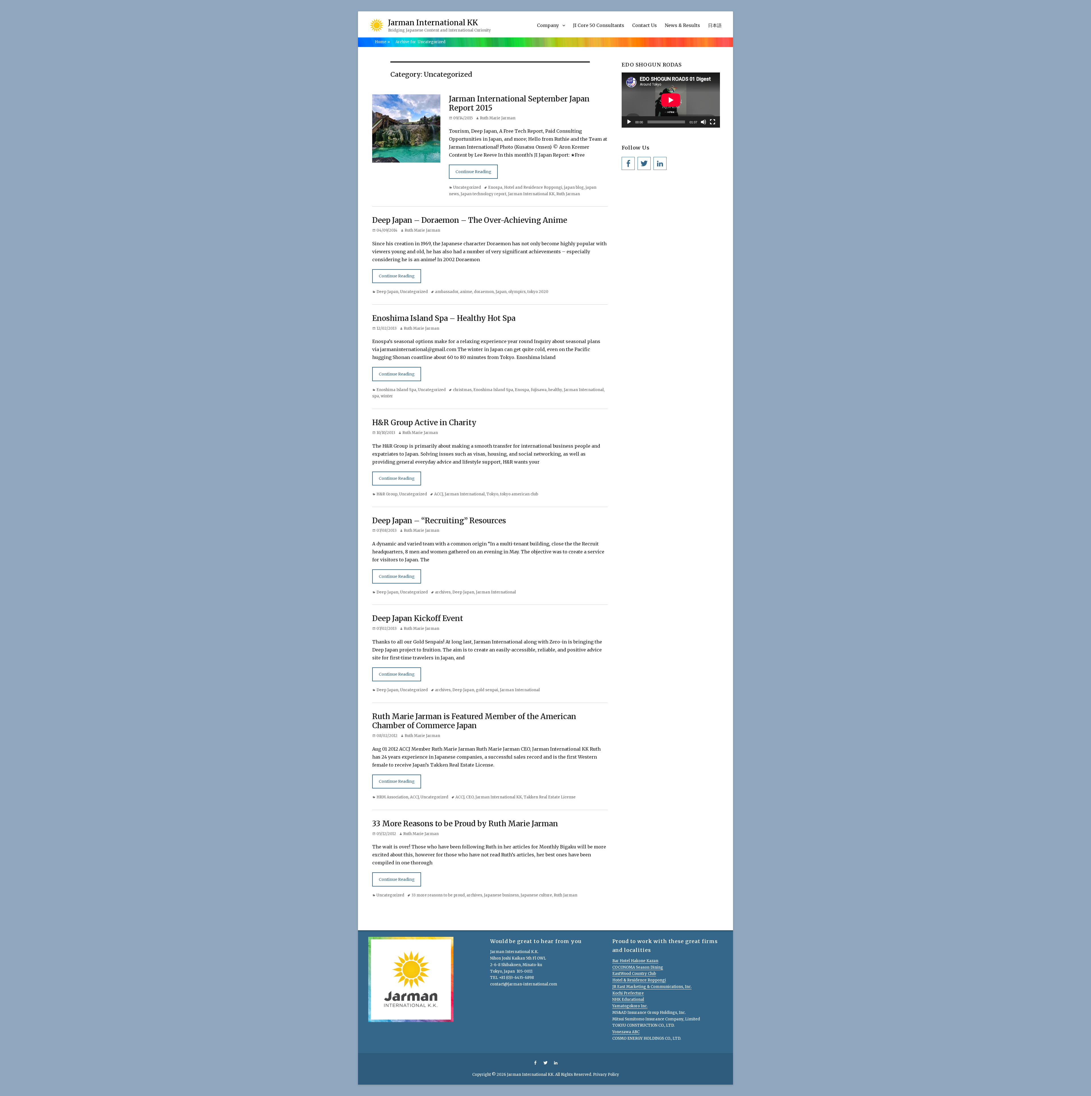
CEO (470, 797)
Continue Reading (473, 171)
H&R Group (386, 494)
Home (382, 42)
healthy (555, 389)
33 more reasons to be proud (438, 895)
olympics (517, 291)
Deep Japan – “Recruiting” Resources (439, 520)
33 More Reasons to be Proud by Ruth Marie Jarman (465, 823)
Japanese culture (536, 895)
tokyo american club (519, 494)
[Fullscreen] (712, 122)
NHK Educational (628, 999)
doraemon (484, 291)
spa (375, 396)
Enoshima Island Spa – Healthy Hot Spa (443, 318)
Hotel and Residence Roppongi (533, 187)
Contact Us (644, 25)
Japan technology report (483, 194)
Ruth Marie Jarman (497, 118)
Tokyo (492, 494)
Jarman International (584, 389)
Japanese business (501, 895)
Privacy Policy (606, 1074)
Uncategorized (467, 187)
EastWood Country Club (634, 973)
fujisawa (539, 389)
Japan (501, 291)
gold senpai (487, 690)
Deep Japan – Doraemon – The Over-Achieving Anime (469, 220)
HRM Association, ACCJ (397, 797)
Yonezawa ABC (626, 1031)
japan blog (574, 187)
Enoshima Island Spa (396, 389)
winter (387, 396)
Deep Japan (387, 291)
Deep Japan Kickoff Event (417, 618)
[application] (671, 100)
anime (466, 291)
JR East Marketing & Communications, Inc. (652, 986)
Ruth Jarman (568, 194)
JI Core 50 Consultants (598, 25)
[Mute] (703, 122)
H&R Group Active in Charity (424, 422)
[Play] (629, 122)
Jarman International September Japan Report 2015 (519, 103)
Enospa (495, 187)
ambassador (446, 291)
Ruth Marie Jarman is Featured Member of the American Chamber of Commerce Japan (474, 721)
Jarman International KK (433, 22)
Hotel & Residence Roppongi (639, 980)
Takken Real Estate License (550, 797)
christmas (462, 389)
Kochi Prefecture (628, 993)
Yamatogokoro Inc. (629, 1006)
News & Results (682, 25)
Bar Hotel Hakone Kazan (635, 960)
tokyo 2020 (537, 291)
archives (443, 592)
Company (548, 25)
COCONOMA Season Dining (637, 967)
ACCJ (438, 494)
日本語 (715, 25)
